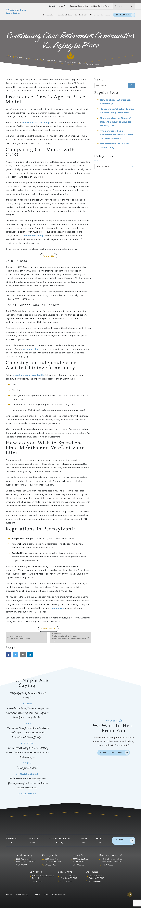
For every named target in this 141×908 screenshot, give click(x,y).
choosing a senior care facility (28, 375)
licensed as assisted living (36, 122)
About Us (94, 15)
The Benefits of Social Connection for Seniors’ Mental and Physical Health (116, 135)
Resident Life (81, 15)
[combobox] (114, 166)
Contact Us (122, 15)
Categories (99, 161)
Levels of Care (65, 15)
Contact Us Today (111, 753)
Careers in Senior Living (79, 6)
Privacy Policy (22, 894)
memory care (57, 608)
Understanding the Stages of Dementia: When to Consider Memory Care (115, 122)
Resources (106, 15)
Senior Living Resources (27, 58)
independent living (33, 235)
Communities (49, 15)
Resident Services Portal (99, 6)
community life (30, 349)
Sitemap (9, 894)
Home (8, 57)
